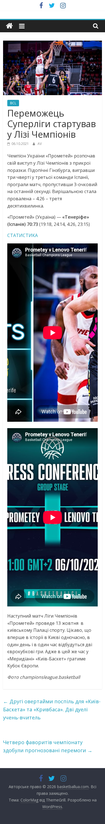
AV (40, 143)
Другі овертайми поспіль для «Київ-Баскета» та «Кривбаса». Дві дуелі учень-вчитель (52, 709)
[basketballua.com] (9, 26)
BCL (13, 103)
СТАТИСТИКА (22, 235)
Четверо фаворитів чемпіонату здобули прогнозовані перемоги (47, 746)
